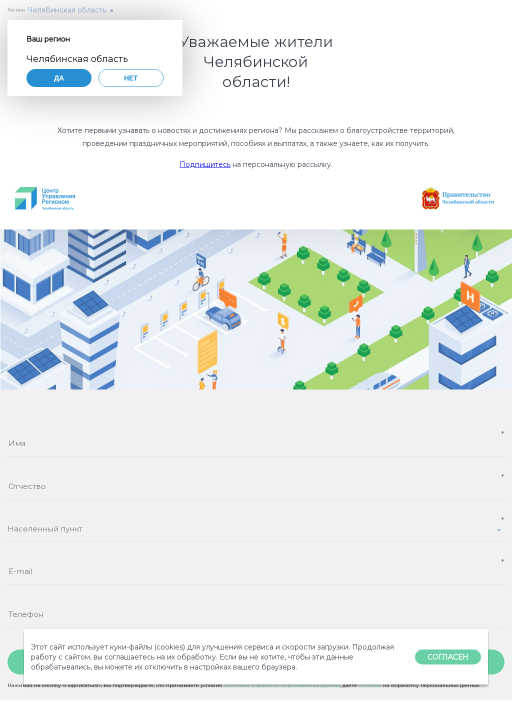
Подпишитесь (205, 164)
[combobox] (256, 533)
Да (59, 78)
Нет (131, 78)
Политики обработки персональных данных (282, 685)
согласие (370, 685)
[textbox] (256, 529)
